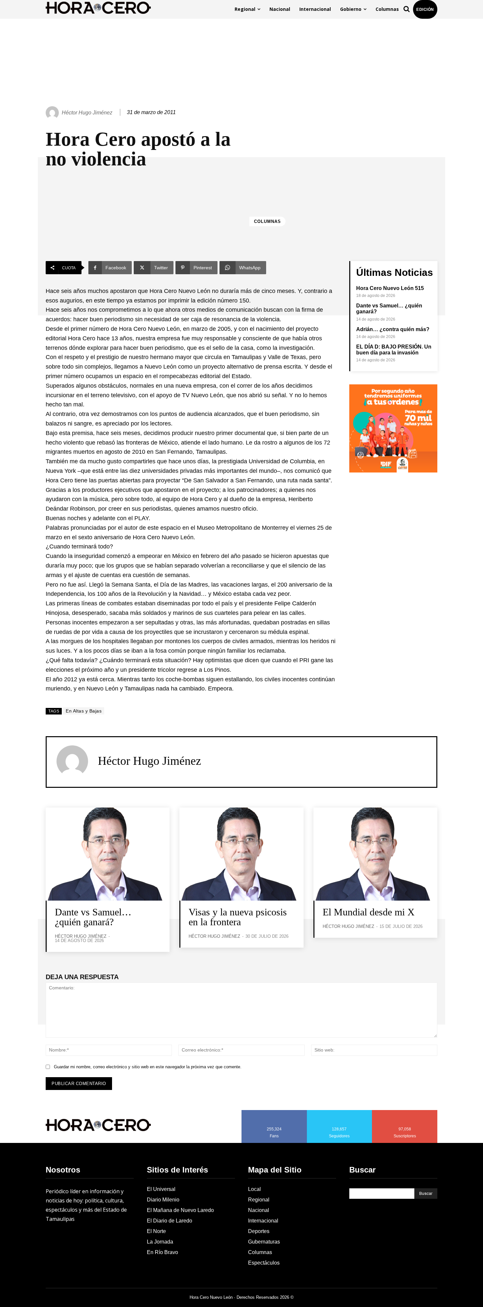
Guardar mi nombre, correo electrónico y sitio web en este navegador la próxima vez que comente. (148, 1066)
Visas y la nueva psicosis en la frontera (238, 917)
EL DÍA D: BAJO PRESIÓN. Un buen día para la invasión (393, 349)
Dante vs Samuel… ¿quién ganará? (93, 917)
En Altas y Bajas (84, 711)
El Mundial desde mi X (369, 912)
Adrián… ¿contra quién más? (392, 329)
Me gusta (274, 1112)
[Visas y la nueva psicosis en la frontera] (241, 854)
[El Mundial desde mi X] (375, 854)
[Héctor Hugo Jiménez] (53, 112)
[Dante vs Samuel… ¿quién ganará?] (108, 854)
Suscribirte (405, 1112)
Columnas (267, 221)
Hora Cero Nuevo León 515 (390, 288)
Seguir (339, 1112)
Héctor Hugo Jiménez (87, 112)
